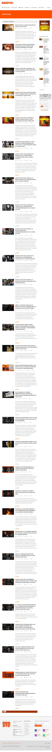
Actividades (27, 729)
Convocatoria (6, 7)
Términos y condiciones (6, 746)
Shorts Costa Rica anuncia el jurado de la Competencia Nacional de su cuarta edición (25, 257)
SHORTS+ (28, 7)
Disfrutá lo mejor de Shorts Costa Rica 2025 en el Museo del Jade (25, 492)
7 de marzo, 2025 (19, 584)
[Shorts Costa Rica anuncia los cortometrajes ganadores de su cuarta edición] (41, 58)
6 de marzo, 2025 (19, 611)
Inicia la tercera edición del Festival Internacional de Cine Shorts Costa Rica (25, 555)
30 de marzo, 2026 (19, 148)
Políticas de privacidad (15, 746)
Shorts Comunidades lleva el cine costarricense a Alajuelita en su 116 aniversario (26, 419)
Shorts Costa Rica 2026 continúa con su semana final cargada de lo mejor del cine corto (25, 94)
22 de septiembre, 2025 (20, 370)
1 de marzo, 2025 (19, 677)
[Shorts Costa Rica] (7, 2)
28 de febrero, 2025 (20, 696)
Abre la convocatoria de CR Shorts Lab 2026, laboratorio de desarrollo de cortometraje (25, 307)
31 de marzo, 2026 (19, 122)
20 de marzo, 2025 (19, 536)
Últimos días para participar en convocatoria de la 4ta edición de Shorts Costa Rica (26, 347)
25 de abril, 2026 (19, 73)
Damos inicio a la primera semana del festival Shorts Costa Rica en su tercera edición (26, 533)
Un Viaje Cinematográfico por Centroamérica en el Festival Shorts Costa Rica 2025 (24, 648)
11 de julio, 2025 (19, 398)
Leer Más (17, 41)
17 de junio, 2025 (19, 422)
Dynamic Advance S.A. (17, 743)
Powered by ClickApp (6, 743)
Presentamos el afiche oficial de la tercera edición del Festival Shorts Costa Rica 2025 (25, 674)
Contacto (26, 734)
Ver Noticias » (42, 89)
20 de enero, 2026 (19, 350)
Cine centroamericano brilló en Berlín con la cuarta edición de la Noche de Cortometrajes (25, 367)
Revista (21, 7)
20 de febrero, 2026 (20, 310)
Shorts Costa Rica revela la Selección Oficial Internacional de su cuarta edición (25, 179)
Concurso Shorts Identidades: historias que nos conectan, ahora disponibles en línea (25, 46)
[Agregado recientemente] (49, 7)
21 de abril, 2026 (19, 97)
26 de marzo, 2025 (19, 513)
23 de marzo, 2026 (19, 235)
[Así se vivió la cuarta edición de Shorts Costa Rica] (41, 39)
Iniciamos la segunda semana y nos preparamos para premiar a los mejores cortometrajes (25, 510)
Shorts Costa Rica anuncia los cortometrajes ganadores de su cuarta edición (25, 70)
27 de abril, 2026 (19, 28)
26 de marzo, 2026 (19, 160)
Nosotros (34, 7)
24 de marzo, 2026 (19, 211)
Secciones (15, 7)
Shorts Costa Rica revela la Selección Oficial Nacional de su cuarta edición (25, 281)
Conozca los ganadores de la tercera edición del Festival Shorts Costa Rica (24, 468)
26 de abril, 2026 (19, 49)
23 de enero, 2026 (19, 331)
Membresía (27, 732)
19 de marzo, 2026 (19, 260)
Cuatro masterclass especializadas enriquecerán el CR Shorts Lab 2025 (25, 693)
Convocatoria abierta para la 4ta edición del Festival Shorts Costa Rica (26, 443)
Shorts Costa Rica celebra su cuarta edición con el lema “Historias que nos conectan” (24, 119)
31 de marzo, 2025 (19, 495)
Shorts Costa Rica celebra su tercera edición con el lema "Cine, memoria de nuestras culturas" (26, 581)
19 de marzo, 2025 (19, 558)
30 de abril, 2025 (19, 446)
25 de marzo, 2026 (19, 182)
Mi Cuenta (42, 7)
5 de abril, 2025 (19, 471)
